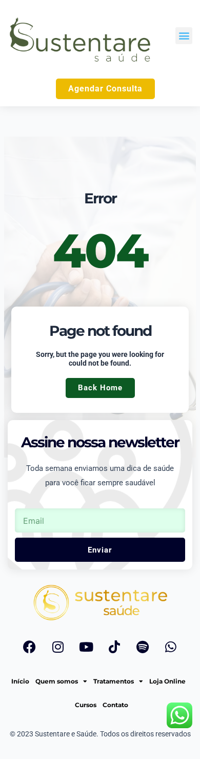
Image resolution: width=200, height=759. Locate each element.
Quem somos (56, 681)
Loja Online (167, 681)
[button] (183, 35)
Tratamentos (113, 681)
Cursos (85, 705)
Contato (115, 705)
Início (20, 681)
